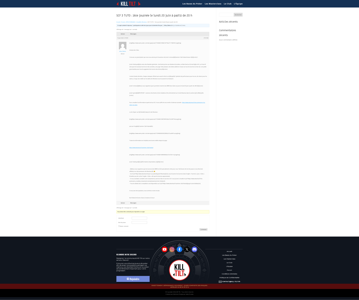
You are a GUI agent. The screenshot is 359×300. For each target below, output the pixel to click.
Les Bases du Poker (192, 4)
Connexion (203, 229)
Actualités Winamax (141, 22)
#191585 (206, 38)
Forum (229, 270)
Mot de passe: (122, 222)
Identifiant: (121, 218)
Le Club (227, 4)
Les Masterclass (213, 4)
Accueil (118, 22)
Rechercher (238, 15)
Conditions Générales (229, 274)
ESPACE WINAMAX (130, 22)
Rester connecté (124, 226)
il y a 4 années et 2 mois (179, 25)
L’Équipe (238, 4)
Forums (123, 22)
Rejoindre (134, 279)
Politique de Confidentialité (229, 278)
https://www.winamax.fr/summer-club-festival (141, 147)
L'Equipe (229, 266)
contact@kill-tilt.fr (231, 281)
